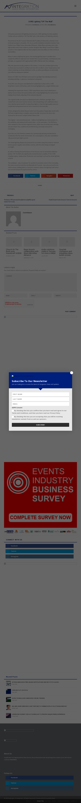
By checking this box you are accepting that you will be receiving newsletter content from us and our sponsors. (37, 418)
